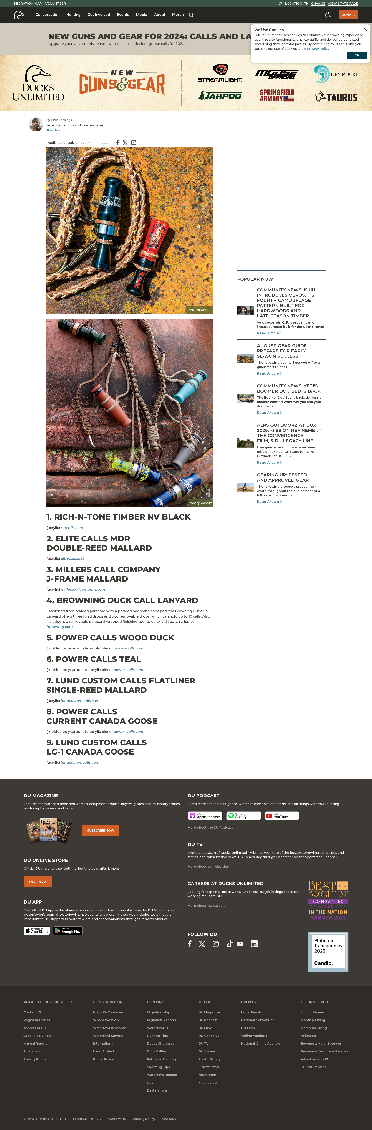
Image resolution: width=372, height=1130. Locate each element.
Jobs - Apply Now (38, 1036)
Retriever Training (161, 1059)
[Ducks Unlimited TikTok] (229, 943)
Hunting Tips (157, 1036)
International (103, 1044)
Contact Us (117, 1119)
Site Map (169, 1119)
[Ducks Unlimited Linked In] (254, 943)
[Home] (20, 15)
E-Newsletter (208, 1067)
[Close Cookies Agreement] (365, 29)
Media (141, 15)
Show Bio (53, 130)
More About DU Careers (206, 906)
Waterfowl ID (157, 1028)
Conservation (47, 15)
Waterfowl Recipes (162, 1075)
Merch (178, 15)
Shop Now (37, 882)
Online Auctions (254, 1036)
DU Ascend (207, 1051)
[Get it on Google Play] (68, 930)
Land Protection (106, 1051)
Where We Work (106, 1020)
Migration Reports (161, 1020)
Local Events (251, 1012)
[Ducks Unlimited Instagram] (215, 943)
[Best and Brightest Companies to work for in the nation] (328, 900)
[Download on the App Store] (37, 930)
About (159, 15)
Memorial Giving (314, 1028)
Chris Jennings (61, 120)
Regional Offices (37, 1020)
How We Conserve (108, 1012)
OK (357, 55)
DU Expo (248, 1028)
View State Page (343, 3)
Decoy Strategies (160, 1044)
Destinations (157, 1090)
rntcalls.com (72, 528)
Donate (348, 15)
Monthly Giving (313, 1020)
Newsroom (207, 1075)
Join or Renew (312, 1012)
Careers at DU (35, 1028)
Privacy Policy (35, 1059)
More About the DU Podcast (210, 827)
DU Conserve (208, 1036)
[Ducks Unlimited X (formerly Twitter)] (201, 943)
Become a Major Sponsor (321, 1044)
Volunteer (55, 3)
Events (123, 15)
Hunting (73, 15)
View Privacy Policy (313, 49)
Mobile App (207, 1083)
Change (318, 3)
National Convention (258, 1020)
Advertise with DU (315, 1059)
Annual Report (35, 1044)
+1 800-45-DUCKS (87, 1119)
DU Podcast (208, 1020)
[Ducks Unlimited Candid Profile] (328, 951)
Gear (151, 1083)
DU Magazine (209, 1012)
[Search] (191, 15)
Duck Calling (157, 1051)
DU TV (203, 1044)
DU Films (205, 1028)
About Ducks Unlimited (48, 1002)
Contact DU (33, 1012)
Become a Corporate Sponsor (325, 1051)
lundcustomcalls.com (80, 762)
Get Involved (99, 15)
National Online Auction (260, 1044)
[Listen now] (205, 815)
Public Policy (103, 1059)
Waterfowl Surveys (108, 1036)
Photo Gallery (209, 1059)
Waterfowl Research (109, 1028)
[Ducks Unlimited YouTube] (240, 943)
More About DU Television (208, 867)
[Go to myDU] (327, 15)
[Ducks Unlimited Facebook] (190, 943)
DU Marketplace (314, 1067)
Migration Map (28, 3)
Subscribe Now (100, 831)
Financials (32, 1051)
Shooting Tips (158, 1067)
